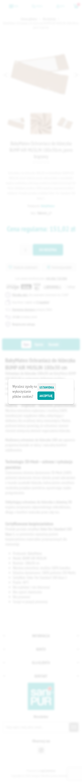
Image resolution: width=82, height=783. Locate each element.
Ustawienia (47, 387)
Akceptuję (46, 396)
